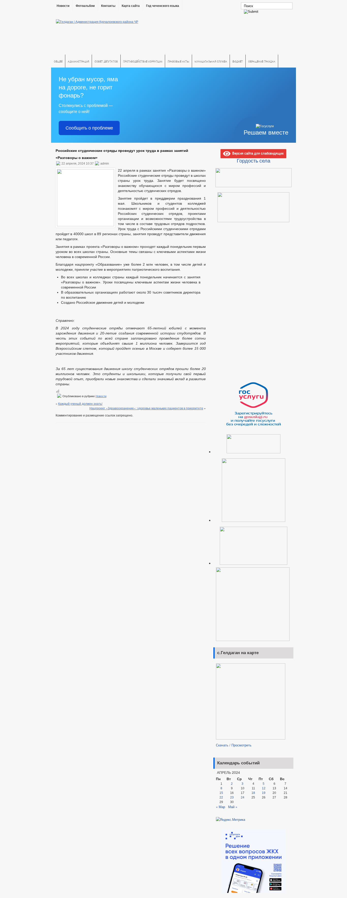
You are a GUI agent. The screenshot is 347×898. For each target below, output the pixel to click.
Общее (58, 61)
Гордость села (253, 160)
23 (232, 797)
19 (263, 793)
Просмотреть (241, 745)
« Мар (220, 806)
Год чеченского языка (162, 6)
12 (263, 788)
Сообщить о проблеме (89, 128)
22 (221, 797)
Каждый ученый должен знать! (80, 403)
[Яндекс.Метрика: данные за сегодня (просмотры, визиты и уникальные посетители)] (230, 819)
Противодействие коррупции (142, 61)
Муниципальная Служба (211, 61)
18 (253, 793)
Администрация (78, 61)
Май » (232, 806)
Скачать (222, 745)
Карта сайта (131, 6)
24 (242, 797)
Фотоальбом (85, 6)
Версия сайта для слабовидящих (257, 153)
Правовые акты (178, 61)
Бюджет (237, 61)
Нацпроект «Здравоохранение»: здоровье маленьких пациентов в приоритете (146, 408)
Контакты (108, 6)
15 (221, 793)
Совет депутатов (106, 61)
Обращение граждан (261, 61)
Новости (63, 6)
